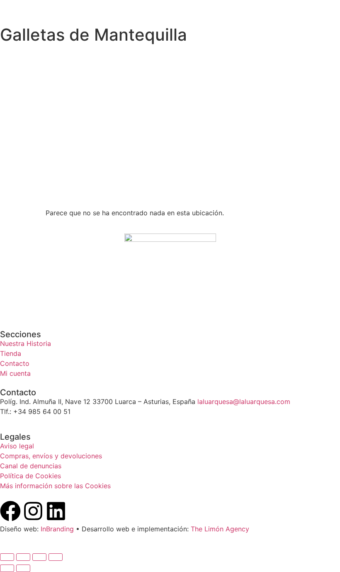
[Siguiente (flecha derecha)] (23, 568)
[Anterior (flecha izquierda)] (7, 568)
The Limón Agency (220, 529)
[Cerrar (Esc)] (56, 557)
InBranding (57, 529)
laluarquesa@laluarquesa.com (243, 401)
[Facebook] (10, 511)
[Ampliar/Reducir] (7, 557)
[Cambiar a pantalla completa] (23, 557)
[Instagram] (33, 511)
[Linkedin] (56, 511)
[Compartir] (39, 557)
